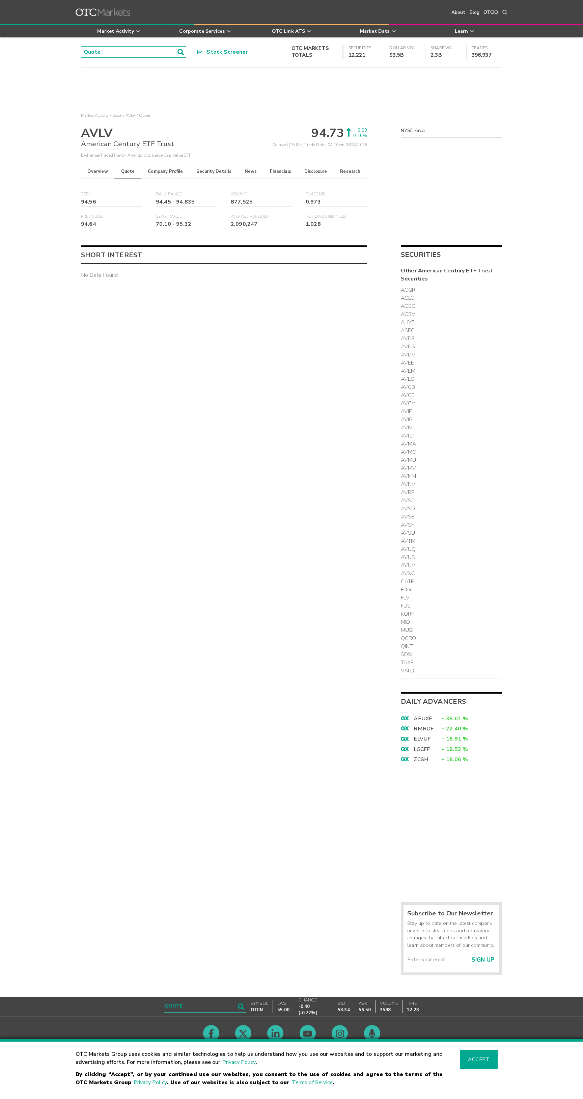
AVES (408, 379)
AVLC (407, 435)
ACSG (408, 306)
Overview (97, 171)
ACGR (408, 290)
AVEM (408, 371)
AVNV (408, 484)
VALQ (408, 670)
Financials (280, 171)
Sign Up (483, 960)
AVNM (408, 476)
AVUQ (408, 549)
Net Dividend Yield (326, 216)
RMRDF (424, 728)
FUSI (406, 606)
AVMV (408, 468)
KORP (408, 614)
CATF (407, 581)
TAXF (407, 662)
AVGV (408, 403)
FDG (406, 589)
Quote (128, 171)
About (458, 12)
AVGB (408, 387)
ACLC (408, 298)
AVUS (408, 557)
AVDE (408, 338)
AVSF (407, 525)
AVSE (408, 516)
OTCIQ (490, 12)
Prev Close (92, 216)
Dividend (315, 194)
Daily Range (169, 194)
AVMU (408, 460)
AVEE (407, 363)
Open (86, 194)
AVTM (408, 541)
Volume (239, 194)
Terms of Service (312, 1082)
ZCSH (421, 759)
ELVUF (422, 739)
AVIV (407, 427)
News (251, 171)
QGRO (408, 638)
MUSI (407, 630)
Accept (479, 1059)
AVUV (408, 565)
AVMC (408, 452)
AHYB (408, 322)
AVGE (408, 395)
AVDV (408, 354)
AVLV (131, 115)
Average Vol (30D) (249, 216)
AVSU (408, 533)
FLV (405, 597)
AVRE (408, 492)
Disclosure (315, 171)
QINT (407, 646)
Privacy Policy (239, 1062)
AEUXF (423, 718)
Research (350, 171)
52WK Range (169, 216)
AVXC (408, 573)
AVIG (407, 419)
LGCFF (422, 749)
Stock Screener (225, 52)
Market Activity (95, 115)
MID (405, 622)
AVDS (408, 346)
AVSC (408, 500)
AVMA (408, 444)
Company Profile (165, 171)
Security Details (213, 171)
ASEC (408, 330)
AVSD (408, 508)
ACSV (408, 314)
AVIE (406, 411)
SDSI (407, 654)
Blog (475, 12)
